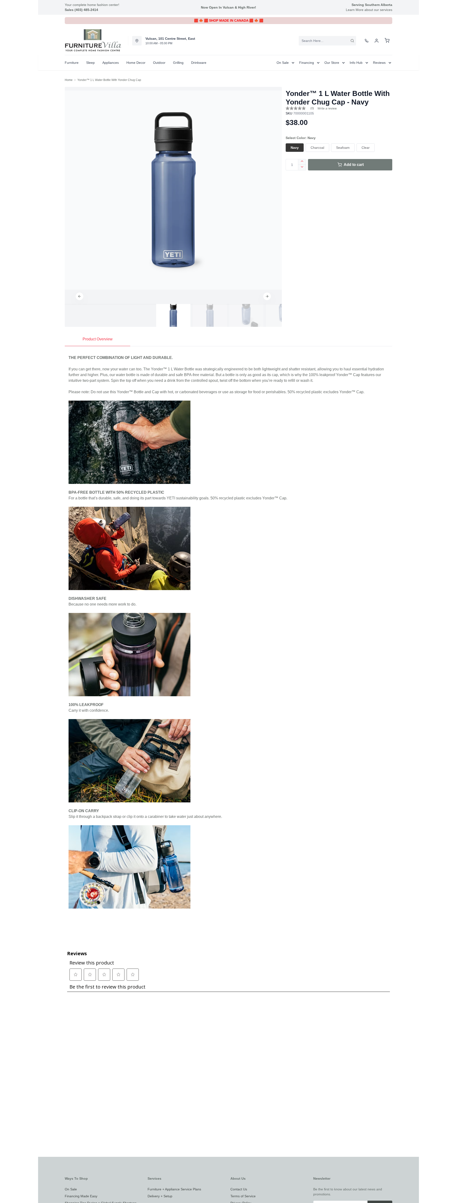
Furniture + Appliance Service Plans (174, 1189)
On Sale (71, 1189)
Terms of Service (243, 1196)
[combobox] (327, 40)
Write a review (327, 108)
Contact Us (238, 1189)
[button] (79, 296)
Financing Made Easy (81, 1196)
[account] (376, 40)
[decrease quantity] (302, 167)
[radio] (295, 147)
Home (69, 80)
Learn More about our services (369, 10)
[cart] (387, 41)
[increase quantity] (302, 162)
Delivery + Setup (160, 1196)
